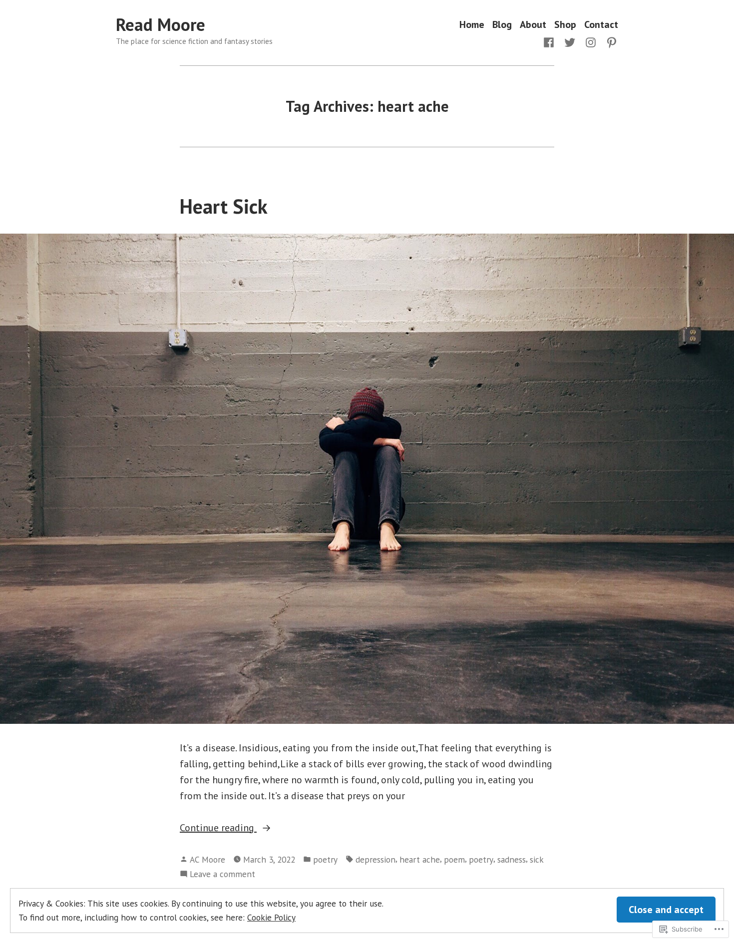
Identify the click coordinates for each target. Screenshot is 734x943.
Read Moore (160, 24)
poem (454, 859)
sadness (511, 859)
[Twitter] (569, 41)
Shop (565, 24)
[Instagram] (590, 41)
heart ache (419, 859)
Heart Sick (224, 206)
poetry (325, 859)
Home (471, 24)
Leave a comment (222, 874)
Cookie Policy (271, 917)
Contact (601, 24)
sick (537, 859)
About (533, 24)
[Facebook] (550, 41)
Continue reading (218, 828)
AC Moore (207, 859)
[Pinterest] (609, 41)
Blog (502, 24)
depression (375, 859)
